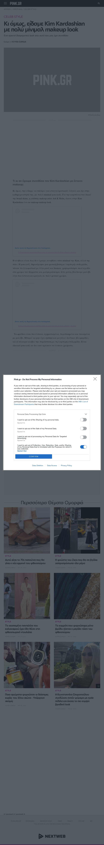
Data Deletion (37, 465)
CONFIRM (33, 456)
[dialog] (52, 422)
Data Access (52, 465)
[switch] (83, 419)
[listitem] (52, 414)
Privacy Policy (66, 465)
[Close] (95, 379)
